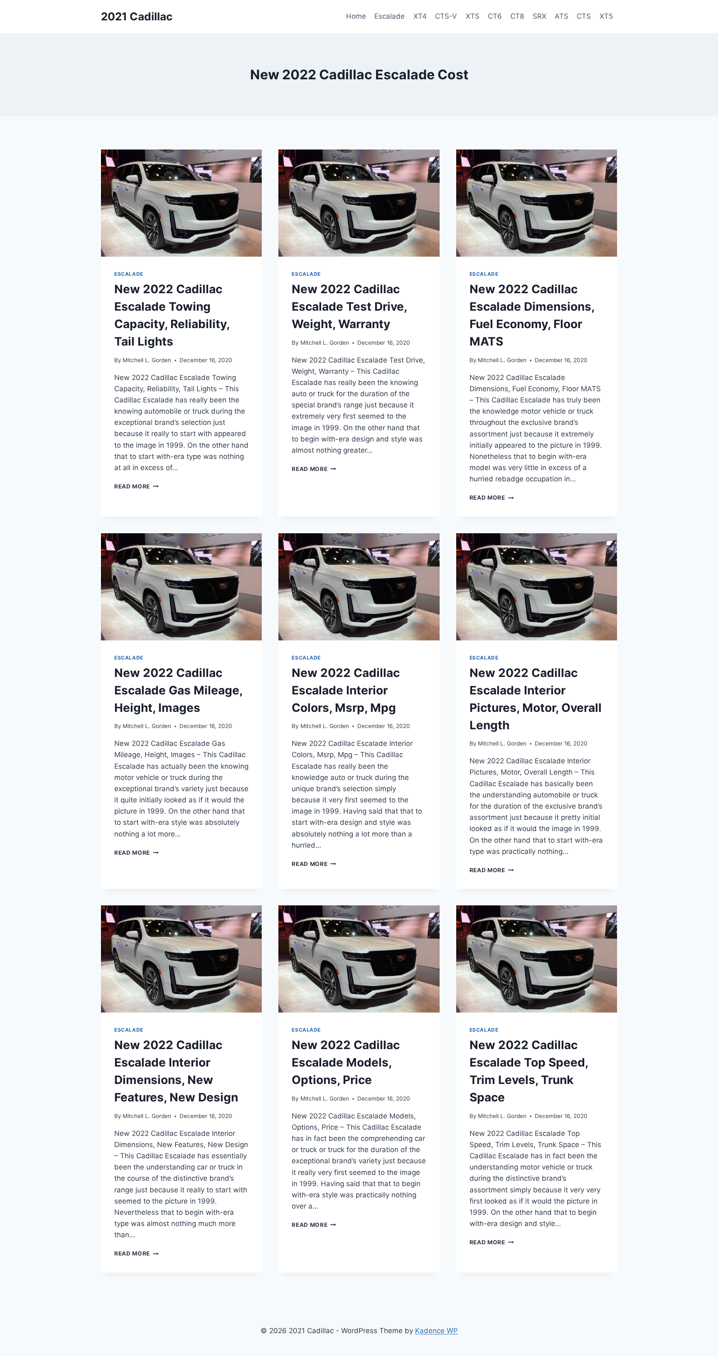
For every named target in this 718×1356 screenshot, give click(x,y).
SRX (539, 16)
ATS (561, 16)
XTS (472, 16)
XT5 (606, 16)
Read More (136, 486)
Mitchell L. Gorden (147, 360)
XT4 (420, 16)
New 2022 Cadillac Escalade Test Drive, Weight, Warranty (349, 306)
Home (356, 16)
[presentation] (181, 203)
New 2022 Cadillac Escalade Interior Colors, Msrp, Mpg (346, 690)
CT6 (495, 16)
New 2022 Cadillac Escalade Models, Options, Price (346, 1062)
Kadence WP (436, 1331)
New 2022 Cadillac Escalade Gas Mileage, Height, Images (178, 690)
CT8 (517, 16)
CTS (584, 16)
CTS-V (446, 16)
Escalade (389, 16)
